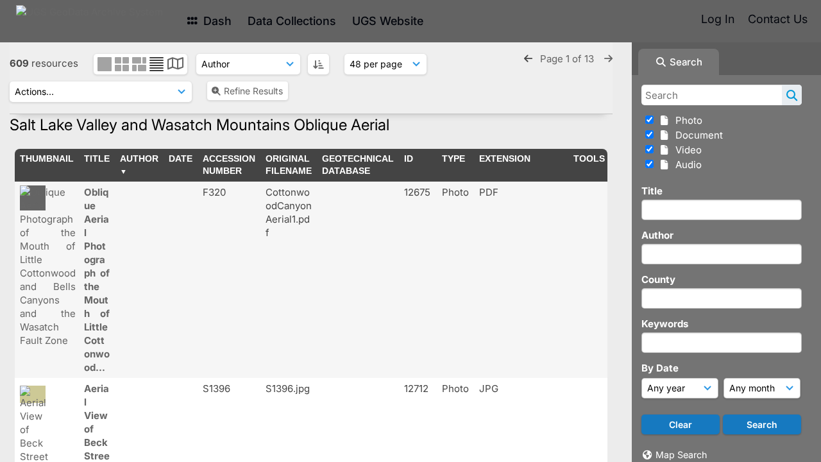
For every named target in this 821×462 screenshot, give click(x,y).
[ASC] (318, 64)
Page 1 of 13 (568, 59)
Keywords (664, 324)
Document (696, 135)
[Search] (792, 95)
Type (453, 158)
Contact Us (778, 19)
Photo (686, 120)
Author (657, 235)
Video (686, 150)
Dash (216, 21)
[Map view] (175, 65)
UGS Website (387, 21)
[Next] (608, 59)
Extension (504, 158)
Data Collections (292, 21)
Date (180, 158)
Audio (686, 164)
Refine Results (253, 90)
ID (408, 158)
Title (652, 191)
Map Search (681, 454)
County (658, 279)
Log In (717, 19)
